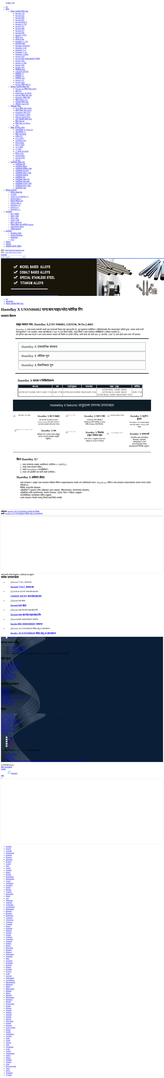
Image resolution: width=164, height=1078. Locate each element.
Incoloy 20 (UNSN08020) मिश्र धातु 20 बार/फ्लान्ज (24, 514)
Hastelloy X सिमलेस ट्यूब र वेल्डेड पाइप (95, 433)
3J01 (17, 125)
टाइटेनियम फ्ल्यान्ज (21, 175)
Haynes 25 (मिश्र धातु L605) (25, 89)
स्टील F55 (19, 136)
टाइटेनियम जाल (20, 188)
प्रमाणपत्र (14, 238)
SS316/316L (20, 158)
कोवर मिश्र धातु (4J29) (23, 110)
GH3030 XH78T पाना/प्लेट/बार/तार (26, 596)
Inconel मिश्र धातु (7, 714)
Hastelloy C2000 (21, 54)
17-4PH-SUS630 (21, 151)
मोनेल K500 (19, 39)
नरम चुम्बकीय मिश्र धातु (23, 119)
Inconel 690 (19, 33)
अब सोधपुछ (5, 734)
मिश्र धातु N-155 (21, 100)
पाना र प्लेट (14, 218)
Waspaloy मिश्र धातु (22, 97)
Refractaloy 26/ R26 (8, 677)
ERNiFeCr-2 (15, 205)
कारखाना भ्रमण (16, 233)
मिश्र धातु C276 (47, 761)
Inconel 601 (19, 20)
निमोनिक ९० (19, 76)
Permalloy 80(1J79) (22, 113)
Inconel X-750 (20, 24)
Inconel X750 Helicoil (14, 761)
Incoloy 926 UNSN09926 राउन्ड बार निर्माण (23, 511)
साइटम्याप (9, 757)
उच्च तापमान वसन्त (17, 227)
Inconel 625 (19, 16)
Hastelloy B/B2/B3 (22, 46)
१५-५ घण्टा (19, 147)
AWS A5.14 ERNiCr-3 (19, 197)
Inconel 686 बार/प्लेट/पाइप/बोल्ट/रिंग (26, 614)
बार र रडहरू (15, 214)
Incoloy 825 (19, 57)
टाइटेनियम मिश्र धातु (18, 162)
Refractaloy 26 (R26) (23, 93)
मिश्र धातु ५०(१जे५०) (22, 123)
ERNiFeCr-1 (15, 210)
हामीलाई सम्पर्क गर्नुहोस (13, 246)
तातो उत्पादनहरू (11, 754)
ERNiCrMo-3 (16, 199)
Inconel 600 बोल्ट (18, 605)
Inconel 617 (19, 31)
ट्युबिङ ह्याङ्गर (16, 229)
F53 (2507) (19, 138)
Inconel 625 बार (80, 761)
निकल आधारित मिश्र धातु (19, 11)
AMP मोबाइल (10, 759)
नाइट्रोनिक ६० (20, 132)
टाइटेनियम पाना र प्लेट (23, 186)
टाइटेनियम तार (20, 177)
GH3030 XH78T (22, 72)
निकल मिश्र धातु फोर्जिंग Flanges (22, 225)
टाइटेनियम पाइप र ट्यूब (23, 173)
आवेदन (8, 242)
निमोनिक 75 (19, 74)
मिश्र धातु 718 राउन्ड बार (32, 761)
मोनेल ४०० (19, 37)
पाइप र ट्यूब (15, 216)
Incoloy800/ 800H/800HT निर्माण (27, 59)
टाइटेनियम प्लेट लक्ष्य (22, 182)
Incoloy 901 (19, 65)
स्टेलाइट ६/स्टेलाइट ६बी (9, 664)
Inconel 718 (19, 13)
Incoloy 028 (19, 82)
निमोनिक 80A (20, 69)
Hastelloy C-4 (20, 50)
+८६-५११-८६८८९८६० (13, 252)
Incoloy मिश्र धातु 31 (23, 85)
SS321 (17, 160)
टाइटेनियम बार (20, 164)
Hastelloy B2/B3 (7, 679)
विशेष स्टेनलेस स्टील (18, 128)
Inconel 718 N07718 (9, 668)
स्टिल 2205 (19, 153)
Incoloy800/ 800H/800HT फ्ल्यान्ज (26, 624)
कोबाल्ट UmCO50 (22, 104)
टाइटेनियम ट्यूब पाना (22, 179)
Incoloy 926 (19, 61)
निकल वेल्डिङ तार (17, 201)
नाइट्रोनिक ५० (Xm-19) (24, 130)
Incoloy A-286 (20, 63)
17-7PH (18, 149)
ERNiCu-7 (15, 207)
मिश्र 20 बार (69, 761)
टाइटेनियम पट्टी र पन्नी (23, 184)
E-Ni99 (13, 194)
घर (7, 7)
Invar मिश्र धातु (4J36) (23, 108)
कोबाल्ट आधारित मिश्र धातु (20, 87)
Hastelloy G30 (20, 48)
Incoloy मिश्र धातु (7, 718)
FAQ (12, 240)
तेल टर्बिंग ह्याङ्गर (7, 704)
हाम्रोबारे (9, 231)
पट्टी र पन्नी (15, 220)
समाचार (8, 244)
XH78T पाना (59, 761)
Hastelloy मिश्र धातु (8, 716)
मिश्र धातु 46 (19, 121)
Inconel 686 (19, 29)
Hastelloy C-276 (21, 41)
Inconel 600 (19, 18)
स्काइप (3, 769)
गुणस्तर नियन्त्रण (16, 235)
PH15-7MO (19, 145)
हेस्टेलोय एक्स (20, 44)
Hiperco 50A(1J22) (22, 117)
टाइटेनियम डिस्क (21, 166)
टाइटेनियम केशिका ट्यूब (23, 169)
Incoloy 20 (19, 80)
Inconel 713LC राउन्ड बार (22, 587)
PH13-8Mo (19, 143)
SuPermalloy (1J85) (22, 115)
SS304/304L (20, 156)
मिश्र (7, 9)
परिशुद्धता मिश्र (16, 106)
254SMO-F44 (20, 141)
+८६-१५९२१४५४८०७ (18, 649)
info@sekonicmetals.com (14, 250)
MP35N (18, 91)
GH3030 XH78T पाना (9, 670)
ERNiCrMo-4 (16, 203)
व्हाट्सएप (14, 774)
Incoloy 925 (19, 67)
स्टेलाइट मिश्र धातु (21, 102)
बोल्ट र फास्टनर (16, 222)
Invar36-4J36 (6, 672)
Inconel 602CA (21, 22)
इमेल (2, 776)
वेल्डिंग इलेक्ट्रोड (16, 192)
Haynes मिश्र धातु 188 (23, 95)
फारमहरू (9, 212)
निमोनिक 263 (20, 78)
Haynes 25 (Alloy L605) (10, 666)
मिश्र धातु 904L (21, 134)
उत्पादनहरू (9, 301)
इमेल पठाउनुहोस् (6, 767)
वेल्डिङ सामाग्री (11, 190)
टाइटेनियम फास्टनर (22, 171)
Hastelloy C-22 (21, 52)
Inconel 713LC (21, 35)
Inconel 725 (19, 26)
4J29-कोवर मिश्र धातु (8, 674)
